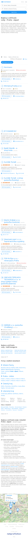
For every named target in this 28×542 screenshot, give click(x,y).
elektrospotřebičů (5, 469)
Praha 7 (8, 380)
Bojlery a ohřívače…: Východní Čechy (5, 400)
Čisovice (24, 407)
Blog (14, 536)
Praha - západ (14, 371)
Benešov (3, 367)
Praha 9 (18, 380)
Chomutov (8, 386)
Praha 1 (3, 378)
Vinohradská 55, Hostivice (7, 133)
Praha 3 (13, 378)
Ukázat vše (3, 357)
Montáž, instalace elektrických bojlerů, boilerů (12, 351)
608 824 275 (5, 98)
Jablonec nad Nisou (13, 393)
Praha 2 (8, 378)
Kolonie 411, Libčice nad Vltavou (8, 263)
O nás (6, 526)
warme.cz (17, 337)
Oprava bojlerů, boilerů (20, 353)
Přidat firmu (21, 524)
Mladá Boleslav (9, 369)
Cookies (14, 528)
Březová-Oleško (4, 407)
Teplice (3, 388)
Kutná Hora (22, 367)
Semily (3, 395)
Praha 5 (23, 378)
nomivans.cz (18, 79)
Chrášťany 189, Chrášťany (21, 244)
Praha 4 (18, 378)
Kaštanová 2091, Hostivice (21, 224)
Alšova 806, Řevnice (6, 152)
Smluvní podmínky (12, 524)
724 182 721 (5, 272)
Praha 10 (23, 380)
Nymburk (17, 369)
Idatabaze (7, 2)
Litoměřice (14, 386)
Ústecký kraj (7, 384)
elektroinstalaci (14, 466)
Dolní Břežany (15, 408)
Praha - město (8, 376)
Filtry (26, 59)
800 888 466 (5, 339)
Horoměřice (9, 410)
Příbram (21, 371)
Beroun (8, 367)
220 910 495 (21, 173)
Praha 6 (3, 380)
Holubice (3, 410)
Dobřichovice (8, 408)
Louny (19, 386)
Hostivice (15, 410)
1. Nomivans (9, 495)
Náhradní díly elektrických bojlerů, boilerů (11, 353)
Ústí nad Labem (10, 388)
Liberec (21, 393)
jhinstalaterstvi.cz (19, 141)
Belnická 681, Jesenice (19, 286)
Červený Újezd (18, 407)
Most (23, 386)
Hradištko (20, 410)
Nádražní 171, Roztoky (20, 165)
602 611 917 (5, 234)
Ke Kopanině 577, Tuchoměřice (8, 70)
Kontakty (12, 526)
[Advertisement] (14, 45)
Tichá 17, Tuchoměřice (6, 88)
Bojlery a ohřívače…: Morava (13, 400)
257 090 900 (5, 254)
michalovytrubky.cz (19, 96)
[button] (10, 512)
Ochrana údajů (19, 526)
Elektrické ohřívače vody (20, 350)
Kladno (13, 367)
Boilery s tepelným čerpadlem (8, 350)
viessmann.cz (18, 251)
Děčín (2, 386)
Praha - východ (5, 371)
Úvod (5, 524)
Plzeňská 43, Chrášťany (7, 329)
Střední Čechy (8, 365)
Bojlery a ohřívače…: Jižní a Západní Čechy (21, 400)
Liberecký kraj (8, 391)
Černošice (11, 407)
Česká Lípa (4, 393)
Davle (2, 408)
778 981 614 (5, 81)
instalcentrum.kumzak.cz (9, 173)
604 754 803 (18, 157)
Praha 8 (13, 380)
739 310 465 (18, 292)
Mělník (3, 369)
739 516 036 (5, 143)
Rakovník (3, 373)
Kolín (17, 367)
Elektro (5, 57)
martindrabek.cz (19, 232)
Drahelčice (21, 408)
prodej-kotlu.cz (18, 270)
